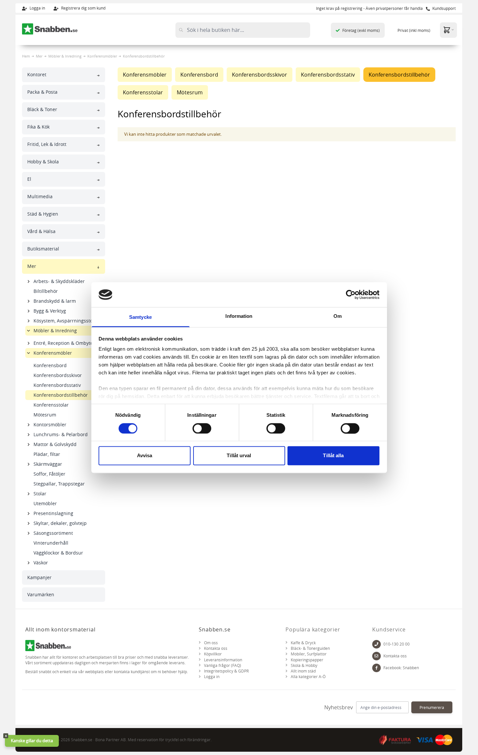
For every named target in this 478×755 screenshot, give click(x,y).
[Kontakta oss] (376, 656)
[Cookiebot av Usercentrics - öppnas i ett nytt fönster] (350, 294)
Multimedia (40, 196)
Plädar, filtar (47, 454)
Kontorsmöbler (50, 424)
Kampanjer (39, 577)
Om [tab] (337, 316)
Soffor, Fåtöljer (49, 474)
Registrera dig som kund (82, 8)
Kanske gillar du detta (32, 740)
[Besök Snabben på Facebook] (376, 668)
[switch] (202, 428)
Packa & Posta (42, 92)
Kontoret (36, 74)
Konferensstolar (51, 405)
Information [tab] (238, 316)
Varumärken (40, 594)
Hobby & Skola (43, 161)
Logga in (37, 8)
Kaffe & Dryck (303, 642)
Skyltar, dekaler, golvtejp (60, 523)
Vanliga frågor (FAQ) (222, 665)
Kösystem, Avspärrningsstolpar (68, 321)
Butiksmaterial (43, 249)
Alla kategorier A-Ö (308, 676)
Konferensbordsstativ (57, 385)
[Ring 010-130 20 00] (376, 644)
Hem (26, 56)
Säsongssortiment (53, 533)
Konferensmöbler (102, 56)
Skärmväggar (48, 464)
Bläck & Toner (42, 109)
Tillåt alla (333, 456)
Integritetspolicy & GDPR (226, 671)
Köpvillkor (213, 653)
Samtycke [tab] (140, 317)
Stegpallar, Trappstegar (59, 484)
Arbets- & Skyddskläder (59, 281)
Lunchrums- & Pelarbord (61, 434)
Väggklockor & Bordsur (58, 553)
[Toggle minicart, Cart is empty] (448, 29)
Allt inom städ (303, 671)
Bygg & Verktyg (50, 311)
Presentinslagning (53, 513)
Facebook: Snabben (401, 667)
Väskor (41, 562)
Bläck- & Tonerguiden (310, 648)
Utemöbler (45, 503)
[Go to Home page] (50, 29)
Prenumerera (432, 707)
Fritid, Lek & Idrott (46, 144)
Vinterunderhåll (51, 543)
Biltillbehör (46, 291)
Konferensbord (50, 365)
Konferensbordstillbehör (61, 395)
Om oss (211, 642)
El (29, 179)
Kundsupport (443, 8)
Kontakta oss (215, 648)
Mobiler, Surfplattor (309, 653)
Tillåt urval (239, 456)
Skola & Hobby (304, 665)
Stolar (40, 493)
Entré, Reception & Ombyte (63, 343)
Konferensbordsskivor (58, 375)
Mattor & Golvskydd (55, 444)
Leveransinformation (223, 659)
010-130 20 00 (396, 644)
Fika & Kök (38, 127)
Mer (39, 56)
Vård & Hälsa (41, 231)
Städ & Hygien (42, 214)
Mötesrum (45, 415)
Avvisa (144, 456)
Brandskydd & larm (55, 301)
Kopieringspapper (307, 659)
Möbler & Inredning (64, 56)
